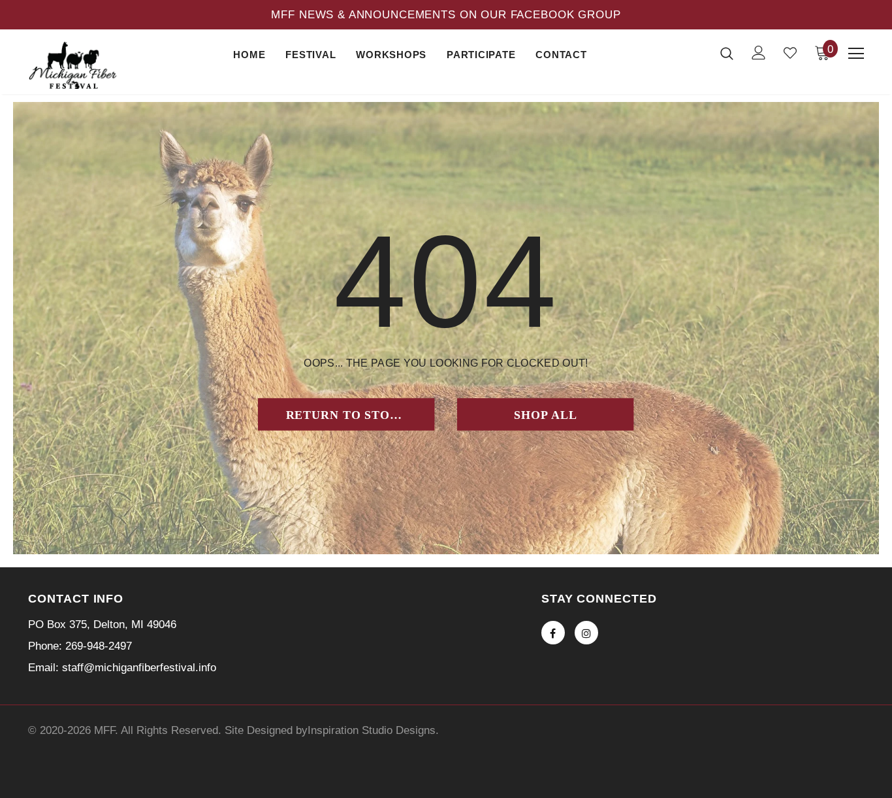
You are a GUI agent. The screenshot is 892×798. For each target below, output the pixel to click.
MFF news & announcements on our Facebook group (445, 14)
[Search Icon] (726, 52)
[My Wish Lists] (790, 52)
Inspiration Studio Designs (372, 730)
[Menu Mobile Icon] (856, 53)
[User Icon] (759, 52)
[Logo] (73, 65)
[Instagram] (586, 632)
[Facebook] (553, 632)
